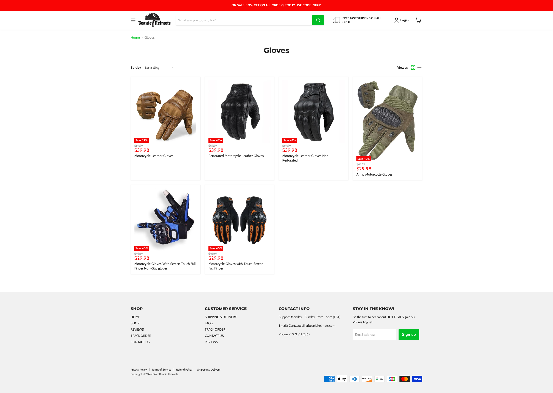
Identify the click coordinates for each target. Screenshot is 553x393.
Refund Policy (184, 369)
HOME (135, 317)
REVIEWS (137, 329)
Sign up (409, 334)
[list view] (419, 68)
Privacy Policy (139, 369)
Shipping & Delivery (209, 369)
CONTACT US (140, 342)
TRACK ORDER (141, 336)
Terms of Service (161, 369)
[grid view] (413, 68)
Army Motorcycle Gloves (374, 174)
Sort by (136, 68)
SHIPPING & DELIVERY (221, 317)
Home (135, 38)
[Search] (318, 20)
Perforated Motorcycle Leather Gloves (236, 156)
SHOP (135, 323)
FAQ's (209, 323)
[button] (402, 20)
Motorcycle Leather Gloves (153, 156)
